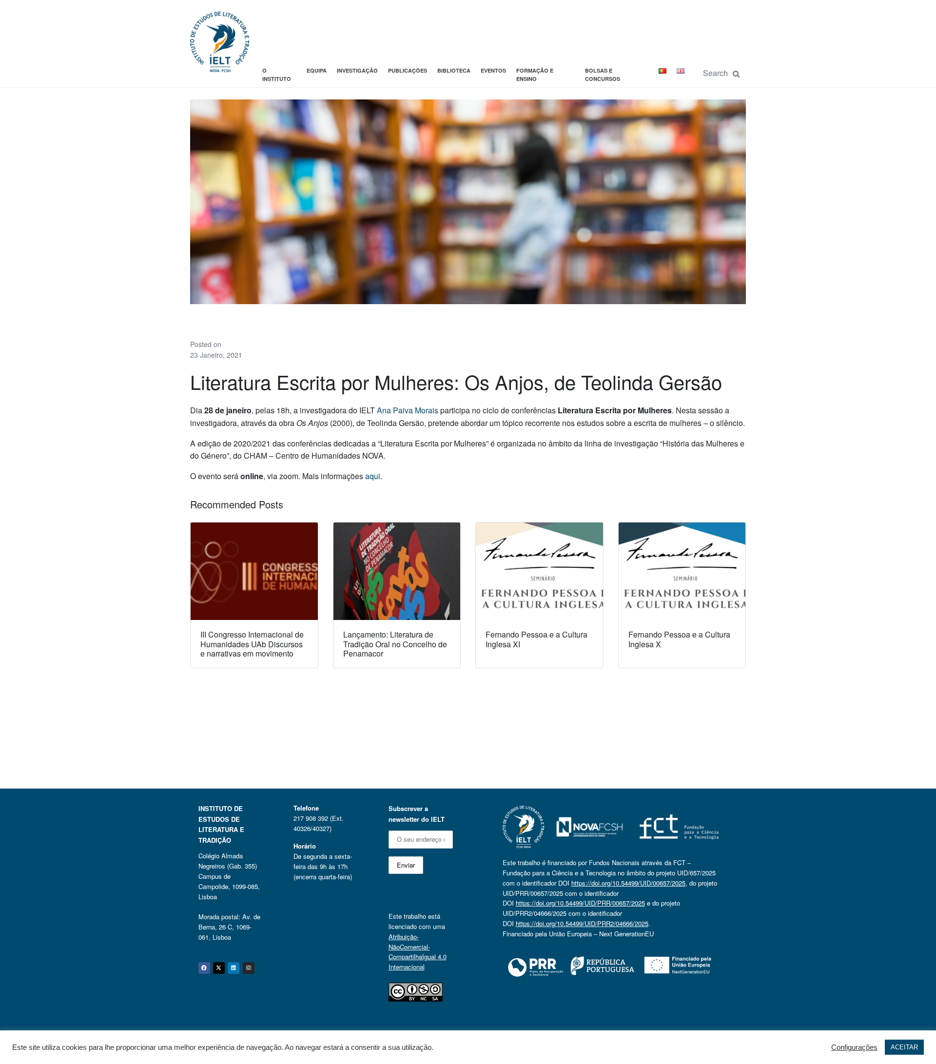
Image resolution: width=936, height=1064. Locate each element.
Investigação (357, 70)
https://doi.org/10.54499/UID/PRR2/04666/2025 (582, 923)
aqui (372, 476)
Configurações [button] (854, 1047)
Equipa (317, 70)
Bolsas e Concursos (602, 75)
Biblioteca (453, 70)
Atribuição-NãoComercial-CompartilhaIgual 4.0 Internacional (418, 951)
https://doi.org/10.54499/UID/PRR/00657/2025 (580, 903)
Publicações (407, 70)
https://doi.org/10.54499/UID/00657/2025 (628, 883)
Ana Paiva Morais (407, 410)
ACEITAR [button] (904, 1047)
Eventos (493, 70)
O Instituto (276, 75)
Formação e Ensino (534, 75)
